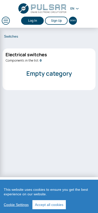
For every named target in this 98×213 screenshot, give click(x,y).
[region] (49, 196)
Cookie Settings (16, 205)
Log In (32, 20)
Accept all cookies (49, 205)
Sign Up (56, 20)
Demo (73, 20)
